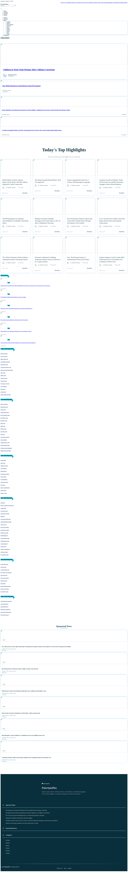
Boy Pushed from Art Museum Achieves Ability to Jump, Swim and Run (13, 297)
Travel (8, 33)
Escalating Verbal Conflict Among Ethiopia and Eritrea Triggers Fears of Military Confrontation (28, 812)
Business (6, 13)
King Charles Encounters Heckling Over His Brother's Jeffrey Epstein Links (14, 319)
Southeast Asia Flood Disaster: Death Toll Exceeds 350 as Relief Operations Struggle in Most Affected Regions (111, 182)
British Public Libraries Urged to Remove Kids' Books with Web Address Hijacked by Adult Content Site (15, 182)
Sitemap (69, 868)
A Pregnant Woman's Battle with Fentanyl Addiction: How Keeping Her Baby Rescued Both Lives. (18, 342)
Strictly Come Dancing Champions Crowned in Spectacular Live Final (22, 823)
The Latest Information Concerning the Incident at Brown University (109, 2)
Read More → (25, 193)
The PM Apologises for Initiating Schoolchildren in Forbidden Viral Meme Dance (16, 221)
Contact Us (6, 35)
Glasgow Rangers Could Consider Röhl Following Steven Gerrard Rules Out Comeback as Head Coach (111, 259)
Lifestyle (9, 25)
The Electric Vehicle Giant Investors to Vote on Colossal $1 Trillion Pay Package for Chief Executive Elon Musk (32, 820)
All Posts (6, 12)
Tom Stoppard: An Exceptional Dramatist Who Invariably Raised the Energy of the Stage (26, 810)
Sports (8, 31)
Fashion (5, 17)
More (5, 20)
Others (8, 28)
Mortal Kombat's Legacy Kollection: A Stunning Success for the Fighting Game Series (16, 331)
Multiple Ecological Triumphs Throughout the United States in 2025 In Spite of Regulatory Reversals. (47, 221)
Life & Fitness (10, 24)
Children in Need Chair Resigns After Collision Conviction (29, 69)
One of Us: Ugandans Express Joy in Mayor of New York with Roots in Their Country (72, 2)
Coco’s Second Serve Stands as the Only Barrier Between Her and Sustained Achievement (112, 221)
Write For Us (59, 868)
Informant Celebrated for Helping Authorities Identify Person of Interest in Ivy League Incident (47, 259)
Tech (8, 32)
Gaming (8, 21)
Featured (6, 19)
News (8, 27)
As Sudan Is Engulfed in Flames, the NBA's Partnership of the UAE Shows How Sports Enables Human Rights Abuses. (32, 130)
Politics (8, 29)
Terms (65, 868)
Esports (5, 15)
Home (5, 11)
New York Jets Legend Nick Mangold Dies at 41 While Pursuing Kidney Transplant (25, 815)
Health (8, 23)
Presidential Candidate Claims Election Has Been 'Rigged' (19, 818)
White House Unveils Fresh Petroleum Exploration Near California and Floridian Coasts (16, 308)
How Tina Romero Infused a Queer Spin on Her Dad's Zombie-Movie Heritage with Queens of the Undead (79, 221)
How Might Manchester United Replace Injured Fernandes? (21, 86)
